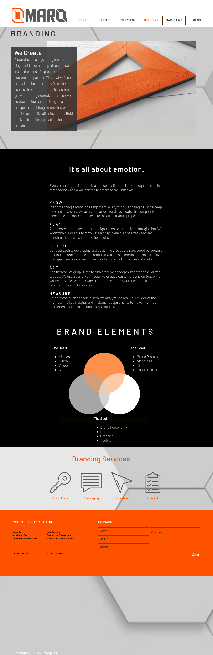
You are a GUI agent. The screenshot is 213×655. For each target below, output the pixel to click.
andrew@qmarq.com (25, 538)
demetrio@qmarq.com (60, 538)
